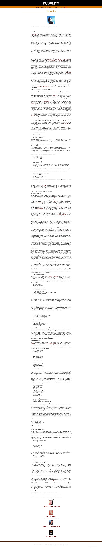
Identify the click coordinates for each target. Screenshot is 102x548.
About (56, 7)
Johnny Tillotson (66, 59)
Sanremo (32, 343)
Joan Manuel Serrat (39, 202)
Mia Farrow (55, 95)
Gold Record (44, 209)
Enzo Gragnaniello (46, 269)
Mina (54, 480)
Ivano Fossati (68, 239)
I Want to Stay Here (51, 60)
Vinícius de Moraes (62, 214)
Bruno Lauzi (33, 115)
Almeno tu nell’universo (53, 276)
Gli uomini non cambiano (51, 343)
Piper (70, 98)
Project (38, 7)
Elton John (55, 201)
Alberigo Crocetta (57, 92)
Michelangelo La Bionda (39, 124)
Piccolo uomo (51, 516)
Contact (61, 7)
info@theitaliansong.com (52, 544)
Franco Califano (68, 190)
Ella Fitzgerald (38, 86)
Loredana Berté (34, 34)
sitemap (66, 544)
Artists (42, 7)
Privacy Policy (61, 544)
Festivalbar (44, 185)
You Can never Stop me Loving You (53, 59)
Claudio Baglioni (47, 101)
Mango (68, 231)
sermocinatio (56, 153)
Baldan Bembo (40, 208)
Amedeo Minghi (61, 231)
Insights (51, 7)
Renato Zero (68, 72)
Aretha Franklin (46, 86)
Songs (46, 7)
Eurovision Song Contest (48, 234)
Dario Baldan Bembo (59, 190)
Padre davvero (68, 104)
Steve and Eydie (59, 60)
